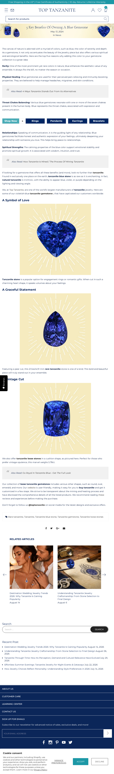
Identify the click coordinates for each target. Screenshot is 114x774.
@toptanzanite (36, 505)
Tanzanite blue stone (46, 517)
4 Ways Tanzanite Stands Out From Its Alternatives (49, 91)
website (31, 487)
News (58, 35)
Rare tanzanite (15, 517)
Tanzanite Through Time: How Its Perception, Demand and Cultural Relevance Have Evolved (52, 658)
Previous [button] (6, 575)
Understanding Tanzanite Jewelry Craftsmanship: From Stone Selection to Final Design (78, 596)
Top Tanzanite (16, 189)
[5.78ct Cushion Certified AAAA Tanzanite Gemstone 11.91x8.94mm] (55, 418)
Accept (80, 761)
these (101, 495)
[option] (31, 574)
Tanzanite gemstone (68, 517)
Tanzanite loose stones (91, 517)
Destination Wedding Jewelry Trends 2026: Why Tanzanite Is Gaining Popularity (29, 596)
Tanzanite (29, 517)
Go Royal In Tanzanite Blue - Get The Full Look (47, 473)
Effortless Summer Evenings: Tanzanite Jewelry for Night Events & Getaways (44, 664)
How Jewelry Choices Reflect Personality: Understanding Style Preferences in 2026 (47, 669)
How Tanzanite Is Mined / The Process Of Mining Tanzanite (53, 161)
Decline (99, 761)
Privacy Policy (40, 770)
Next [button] (105, 575)
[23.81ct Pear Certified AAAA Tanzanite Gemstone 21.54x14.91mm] (55, 329)
